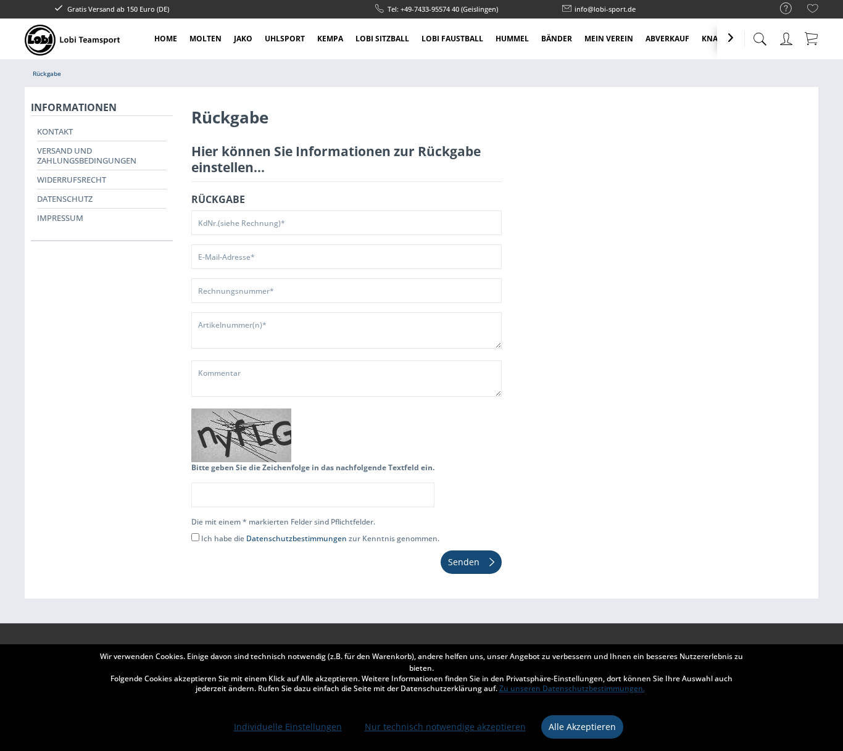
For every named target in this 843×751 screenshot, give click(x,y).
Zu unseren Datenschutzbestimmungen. (572, 688)
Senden (464, 562)
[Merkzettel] (812, 10)
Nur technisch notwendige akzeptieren (445, 726)
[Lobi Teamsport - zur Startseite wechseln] (72, 40)
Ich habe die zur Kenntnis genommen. (320, 538)
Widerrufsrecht (71, 179)
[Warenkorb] (812, 38)
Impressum (60, 217)
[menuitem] (780, 9)
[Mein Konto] (787, 36)
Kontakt (55, 131)
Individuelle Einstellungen (288, 726)
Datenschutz (65, 198)
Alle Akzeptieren (582, 726)
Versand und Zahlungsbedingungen (86, 155)
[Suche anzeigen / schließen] (759, 35)
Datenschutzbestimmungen (296, 538)
